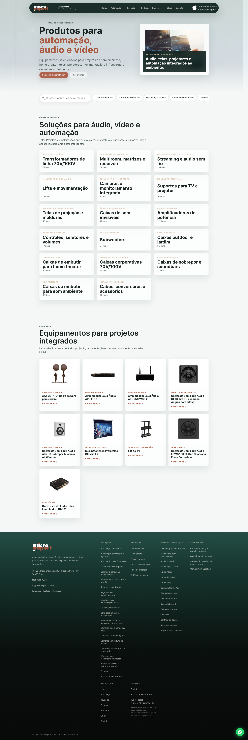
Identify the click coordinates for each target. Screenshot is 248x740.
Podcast (145, 8)
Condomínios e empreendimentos (109, 601)
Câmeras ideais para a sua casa (113, 629)
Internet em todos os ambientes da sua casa (111, 621)
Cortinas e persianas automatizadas (110, 573)
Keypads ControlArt (169, 588)
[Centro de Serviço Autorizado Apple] (203, 8)
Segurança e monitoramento (108, 593)
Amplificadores (138, 559)
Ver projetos (78, 75)
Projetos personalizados (171, 630)
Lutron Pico (165, 582)
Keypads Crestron (168, 598)
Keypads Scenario (168, 609)
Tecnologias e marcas (111, 607)
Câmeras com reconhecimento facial (111, 657)
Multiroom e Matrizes (129, 97)
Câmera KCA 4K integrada (113, 635)
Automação (116, 8)
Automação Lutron (169, 566)
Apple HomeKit (167, 561)
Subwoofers (136, 553)
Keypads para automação (172, 548)
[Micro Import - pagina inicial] (42, 547)
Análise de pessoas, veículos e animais (110, 664)
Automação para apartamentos (168, 555)
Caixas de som (137, 548)
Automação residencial (111, 548)
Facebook (57, 591)
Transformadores (104, 97)
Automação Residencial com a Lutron (201, 562)
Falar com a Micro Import (53, 75)
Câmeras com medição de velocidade (113, 649)
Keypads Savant (168, 604)
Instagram (36, 591)
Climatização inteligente (112, 566)
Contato (179, 8)
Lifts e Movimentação (183, 97)
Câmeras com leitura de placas (112, 642)
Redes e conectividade (111, 587)
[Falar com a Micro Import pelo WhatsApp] (240, 732)
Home (104, 8)
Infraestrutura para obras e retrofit (113, 580)
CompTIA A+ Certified (200, 569)
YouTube (46, 591)
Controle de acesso (169, 620)
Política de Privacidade (111, 676)
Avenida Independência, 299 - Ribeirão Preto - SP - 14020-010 (56, 572)
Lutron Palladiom (168, 577)
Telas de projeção (139, 569)
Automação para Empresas (113, 561)
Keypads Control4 (168, 593)
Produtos (156, 8)
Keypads (131, 8)
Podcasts (105, 671)
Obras (169, 8)
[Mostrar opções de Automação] (123, 7)
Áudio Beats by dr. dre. (201, 556)
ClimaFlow (165, 614)
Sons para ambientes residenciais (110, 614)
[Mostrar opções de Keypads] (137, 7)
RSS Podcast (137, 700)
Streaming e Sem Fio (156, 97)
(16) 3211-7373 (39, 580)
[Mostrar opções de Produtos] (162, 7)
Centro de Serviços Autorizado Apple (199, 549)
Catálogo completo (139, 575)
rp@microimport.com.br (43, 585)
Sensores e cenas (168, 625)
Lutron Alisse (166, 572)
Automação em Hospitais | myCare (113, 555)
